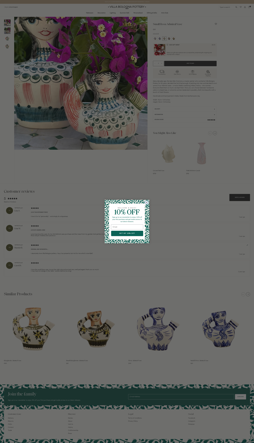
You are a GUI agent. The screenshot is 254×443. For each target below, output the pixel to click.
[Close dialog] (146, 202)
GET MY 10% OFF (127, 233)
